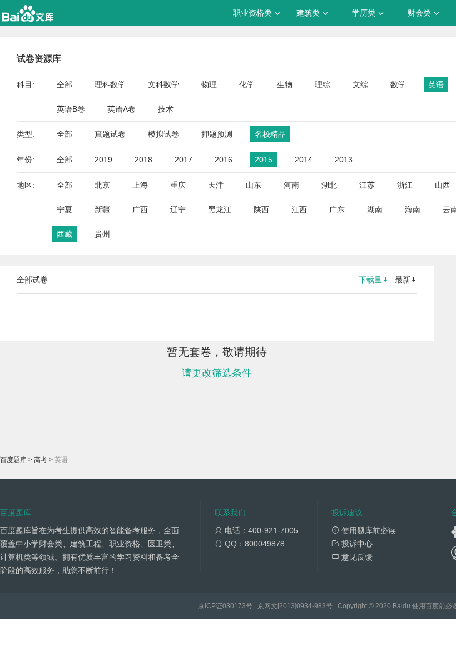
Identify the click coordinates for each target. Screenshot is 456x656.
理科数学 (110, 84)
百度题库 (13, 460)
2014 (304, 159)
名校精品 (270, 134)
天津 (216, 185)
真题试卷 (110, 134)
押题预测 (216, 134)
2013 (344, 159)
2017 (183, 159)
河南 (291, 185)
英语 (436, 84)
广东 (337, 209)
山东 (253, 185)
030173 (234, 606)
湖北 (329, 185)
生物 (285, 84)
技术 (166, 109)
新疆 (102, 209)
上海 (140, 185)
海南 (412, 209)
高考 (40, 460)
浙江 (405, 185)
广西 (140, 209)
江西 (299, 209)
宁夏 (64, 209)
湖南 (375, 209)
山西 (442, 185)
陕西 (261, 209)
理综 (322, 84)
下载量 (370, 279)
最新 (402, 279)
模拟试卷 (163, 134)
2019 (103, 159)
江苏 (367, 185)
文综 (360, 84)
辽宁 (178, 209)
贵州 (102, 234)
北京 (102, 185)
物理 (209, 84)
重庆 (178, 185)
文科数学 (163, 84)
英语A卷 (121, 109)
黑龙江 (219, 209)
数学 (398, 84)
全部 (64, 84)
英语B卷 (71, 109)
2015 (263, 159)
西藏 (64, 234)
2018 (143, 159)
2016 (223, 159)
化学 (247, 84)
